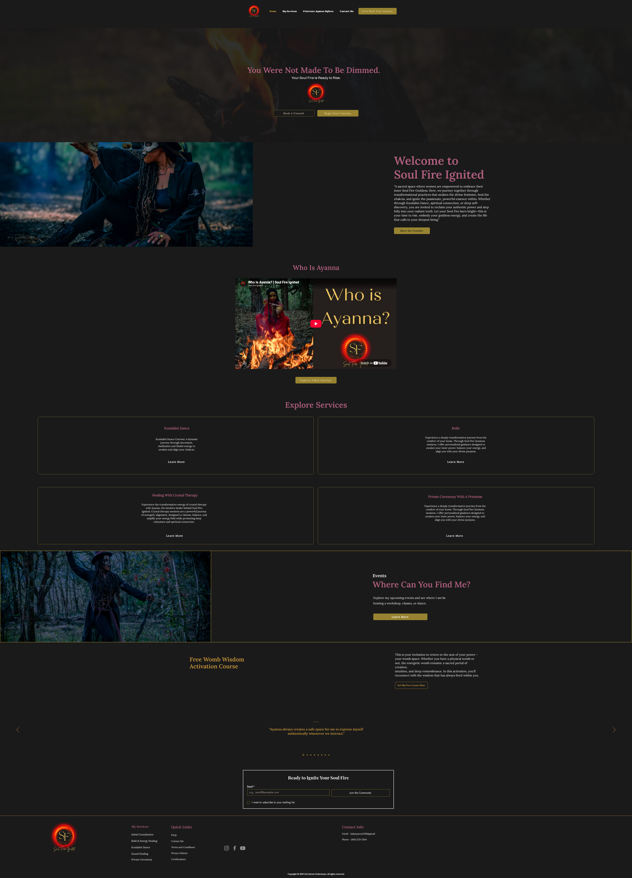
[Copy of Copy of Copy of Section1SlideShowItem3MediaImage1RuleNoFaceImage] (321, 754)
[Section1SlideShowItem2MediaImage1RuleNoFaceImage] (307, 755)
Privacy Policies (179, 853)
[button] (290, 11)
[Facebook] (234, 848)
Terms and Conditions (183, 847)
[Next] (614, 730)
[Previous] (17, 730)
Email (251, 786)
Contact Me (177, 841)
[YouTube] (242, 848)
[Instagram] (226, 848)
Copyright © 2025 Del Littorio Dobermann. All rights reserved (316, 874)
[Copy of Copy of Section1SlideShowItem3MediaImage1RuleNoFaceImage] (318, 754)
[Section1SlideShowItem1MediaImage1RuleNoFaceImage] (303, 754)
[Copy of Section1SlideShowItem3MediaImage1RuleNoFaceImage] (314, 754)
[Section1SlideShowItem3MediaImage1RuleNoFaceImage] (310, 754)
